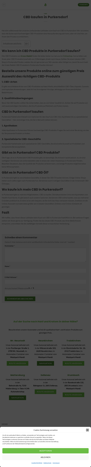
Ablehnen (45, 457)
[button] (87, 430)
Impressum (56, 463)
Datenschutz (47, 463)
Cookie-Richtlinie (37, 463)
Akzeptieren (45, 451)
